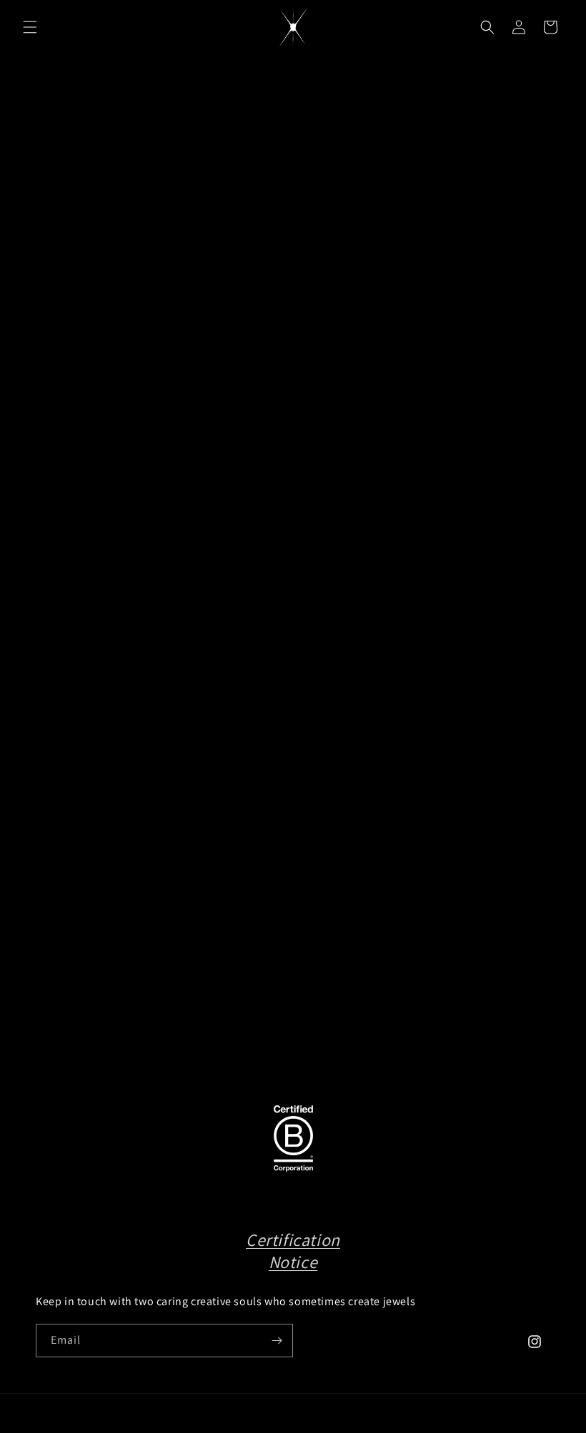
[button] (30, 27)
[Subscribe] (276, 1340)
